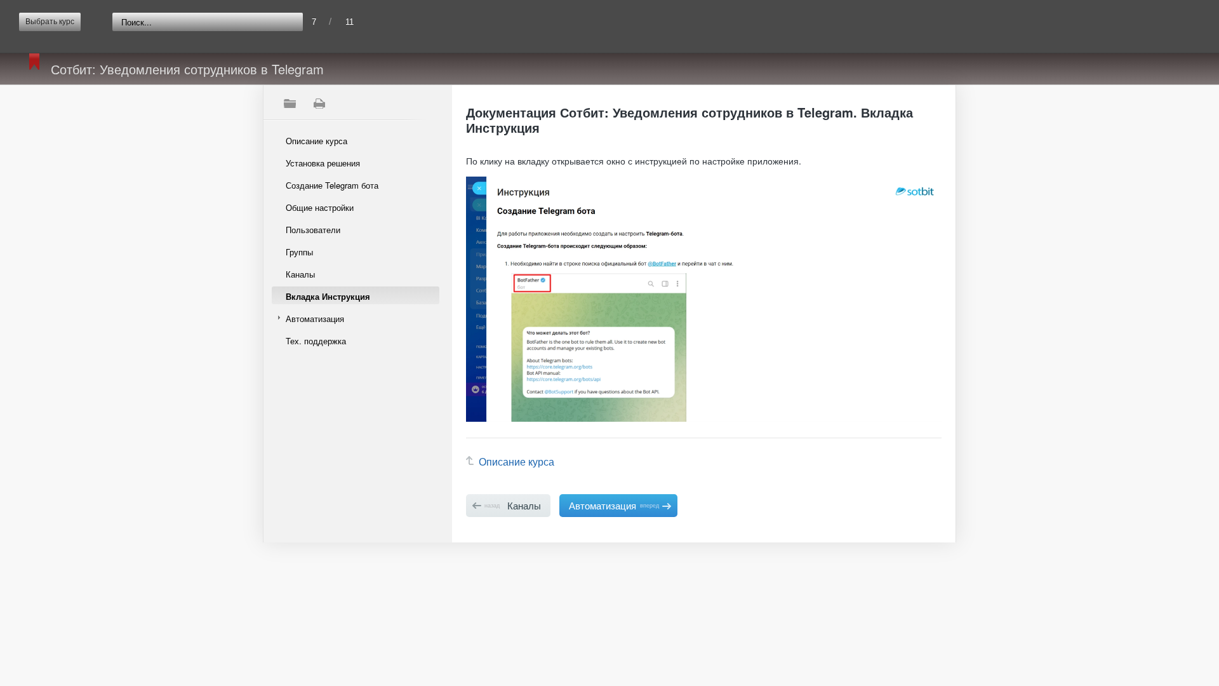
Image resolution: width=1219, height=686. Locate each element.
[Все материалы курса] (289, 103)
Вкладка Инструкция (328, 296)
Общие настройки (320, 207)
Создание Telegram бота (332, 185)
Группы (299, 252)
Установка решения (323, 163)
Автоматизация (315, 319)
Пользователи (313, 230)
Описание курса (316, 141)
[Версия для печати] (318, 103)
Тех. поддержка (316, 341)
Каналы (300, 274)
